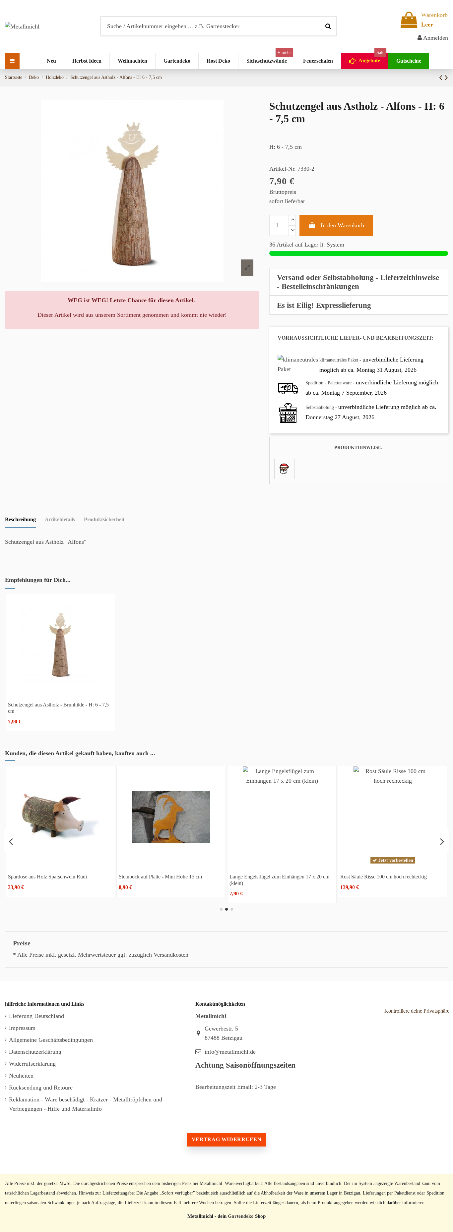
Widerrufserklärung (32, 1063)
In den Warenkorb (342, 225)
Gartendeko (241, 1216)
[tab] (359, 282)
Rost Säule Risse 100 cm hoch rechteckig (227, 876)
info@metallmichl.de (230, 1051)
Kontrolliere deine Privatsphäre (416, 1011)
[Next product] (446, 78)
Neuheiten (21, 1075)
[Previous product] (442, 78)
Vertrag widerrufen (226, 1139)
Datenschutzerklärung (35, 1051)
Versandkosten (171, 954)
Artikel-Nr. (282, 168)
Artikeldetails (60, 519)
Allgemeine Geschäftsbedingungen (51, 1039)
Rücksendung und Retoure (41, 1087)
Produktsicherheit (104, 519)
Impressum (22, 1028)
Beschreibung (20, 519)
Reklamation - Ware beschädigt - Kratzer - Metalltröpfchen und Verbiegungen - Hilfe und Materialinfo (85, 1104)
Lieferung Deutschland (36, 1016)
